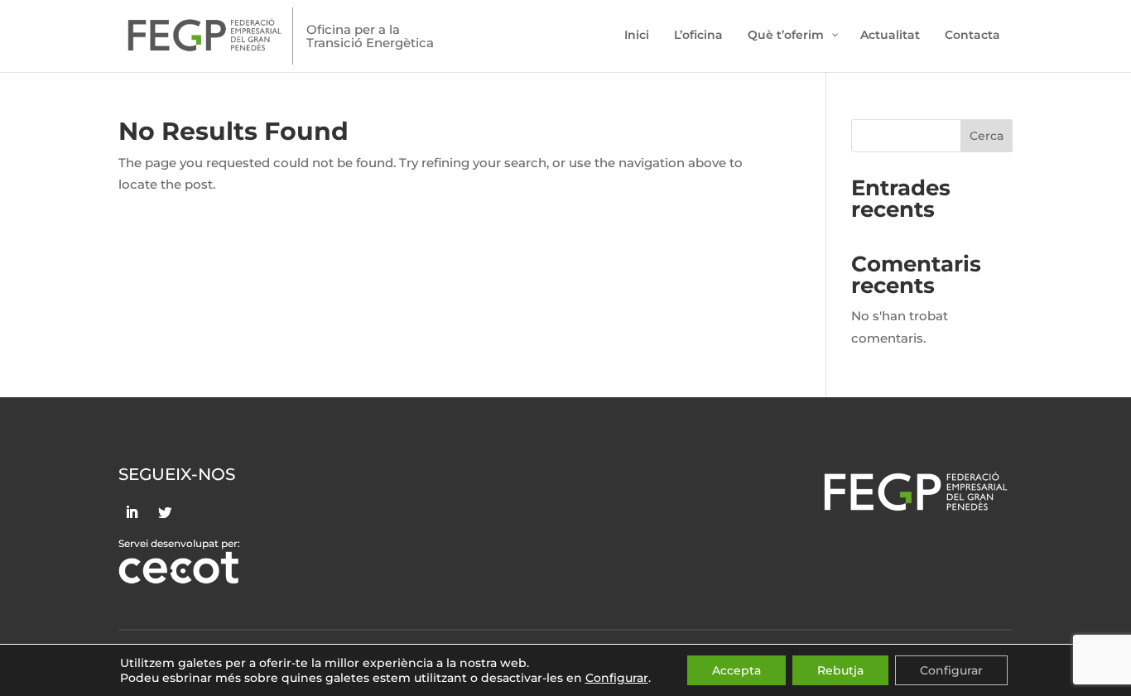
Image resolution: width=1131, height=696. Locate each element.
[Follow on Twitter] (165, 512)
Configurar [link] (616, 677)
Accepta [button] (736, 670)
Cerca (986, 135)
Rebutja (840, 670)
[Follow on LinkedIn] (131, 512)
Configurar (951, 670)
